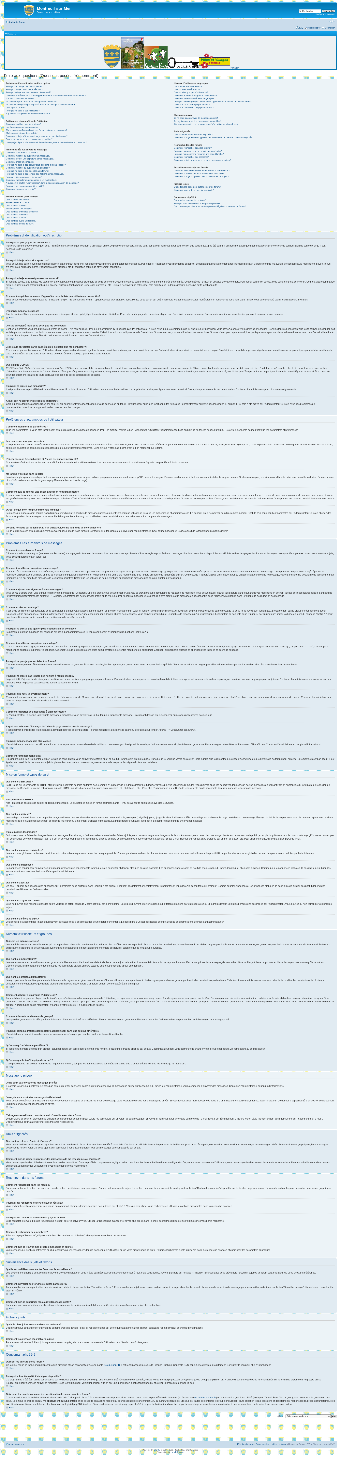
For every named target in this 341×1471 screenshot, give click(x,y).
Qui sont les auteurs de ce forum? (190, 200)
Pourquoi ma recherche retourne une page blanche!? (199, 154)
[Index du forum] (21, 9)
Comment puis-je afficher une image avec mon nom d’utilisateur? (36, 136)
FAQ (301, 28)
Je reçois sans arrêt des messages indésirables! (197, 121)
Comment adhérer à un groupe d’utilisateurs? (195, 95)
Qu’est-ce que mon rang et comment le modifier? (29, 139)
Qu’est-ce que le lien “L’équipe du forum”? (194, 107)
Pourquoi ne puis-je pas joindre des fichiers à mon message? (35, 174)
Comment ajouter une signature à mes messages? (30, 159)
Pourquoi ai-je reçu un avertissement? (24, 177)
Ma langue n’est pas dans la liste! (21, 133)
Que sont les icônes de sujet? (20, 223)
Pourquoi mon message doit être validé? (25, 186)
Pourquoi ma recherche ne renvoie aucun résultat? (198, 151)
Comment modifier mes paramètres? (23, 124)
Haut (11, 252)
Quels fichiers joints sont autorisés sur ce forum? (197, 187)
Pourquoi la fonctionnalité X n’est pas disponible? (197, 203)
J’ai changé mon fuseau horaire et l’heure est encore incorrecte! (36, 130)
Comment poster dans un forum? (21, 152)
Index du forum (17, 22)
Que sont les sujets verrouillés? (21, 221)
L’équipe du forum (245, 1444)
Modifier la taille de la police (332, 21)
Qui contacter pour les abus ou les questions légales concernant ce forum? (210, 206)
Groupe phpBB (112, 1365)
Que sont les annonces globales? (22, 211)
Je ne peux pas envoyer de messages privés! (196, 118)
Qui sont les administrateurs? (188, 86)
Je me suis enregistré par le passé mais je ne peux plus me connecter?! (40, 104)
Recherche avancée (325, 14)
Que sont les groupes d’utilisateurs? (191, 92)
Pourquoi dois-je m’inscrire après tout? (24, 89)
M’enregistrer (314, 28)
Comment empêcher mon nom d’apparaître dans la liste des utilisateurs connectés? (46, 95)
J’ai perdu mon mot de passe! (20, 98)
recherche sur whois (205, 1397)
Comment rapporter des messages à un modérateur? (31, 180)
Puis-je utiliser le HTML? (17, 202)
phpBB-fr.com (178, 1452)
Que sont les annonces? (17, 214)
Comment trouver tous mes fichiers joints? (194, 190)
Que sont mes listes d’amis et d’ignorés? (193, 134)
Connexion (330, 28)
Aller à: (280, 1416)
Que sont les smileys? (16, 205)
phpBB (157, 1450)
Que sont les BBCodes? (17, 199)
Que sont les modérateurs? (187, 89)
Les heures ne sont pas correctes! (22, 127)
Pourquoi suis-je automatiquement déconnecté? (28, 92)
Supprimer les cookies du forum (271, 1444)
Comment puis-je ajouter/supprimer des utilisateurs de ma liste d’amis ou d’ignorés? (213, 137)
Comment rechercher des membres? (191, 157)
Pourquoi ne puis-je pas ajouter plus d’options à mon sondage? (36, 165)
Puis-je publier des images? (19, 208)
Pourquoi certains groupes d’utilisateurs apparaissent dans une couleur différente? (213, 101)
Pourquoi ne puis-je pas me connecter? (24, 86)
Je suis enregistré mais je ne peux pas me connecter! (31, 101)
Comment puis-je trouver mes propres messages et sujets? (202, 160)
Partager (234, 68)
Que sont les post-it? (16, 217)
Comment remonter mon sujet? (21, 189)
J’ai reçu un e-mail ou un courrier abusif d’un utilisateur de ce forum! (206, 124)
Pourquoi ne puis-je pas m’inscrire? (22, 110)
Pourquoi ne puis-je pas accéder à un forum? (27, 171)
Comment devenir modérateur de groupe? (194, 98)
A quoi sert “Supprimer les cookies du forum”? (28, 113)
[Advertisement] (170, 1430)
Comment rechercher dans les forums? (193, 148)
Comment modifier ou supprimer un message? (28, 156)
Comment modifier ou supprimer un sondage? (28, 168)
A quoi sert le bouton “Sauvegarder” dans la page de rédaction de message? (42, 183)
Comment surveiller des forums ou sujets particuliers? (199, 173)
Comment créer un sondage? (20, 162)
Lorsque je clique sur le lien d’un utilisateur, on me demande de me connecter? (46, 142)
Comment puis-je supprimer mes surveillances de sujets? (201, 176)
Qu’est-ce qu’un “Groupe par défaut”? (192, 104)
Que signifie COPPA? (16, 107)
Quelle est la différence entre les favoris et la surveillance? (202, 170)
